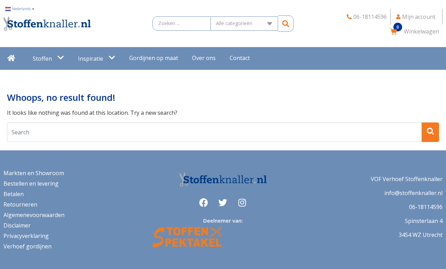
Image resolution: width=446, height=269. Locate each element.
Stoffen (42, 58)
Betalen (13, 194)
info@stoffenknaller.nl (413, 193)
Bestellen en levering (31, 183)
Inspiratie (90, 58)
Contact (240, 58)
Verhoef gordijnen (27, 246)
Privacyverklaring (26, 236)
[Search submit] (286, 23)
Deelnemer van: (223, 220)
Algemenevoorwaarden (33, 215)
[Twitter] (223, 202)
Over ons (204, 58)
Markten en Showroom (33, 173)
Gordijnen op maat (153, 58)
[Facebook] (204, 202)
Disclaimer (17, 225)
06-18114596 (426, 207)
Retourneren (20, 204)
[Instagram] (242, 202)
